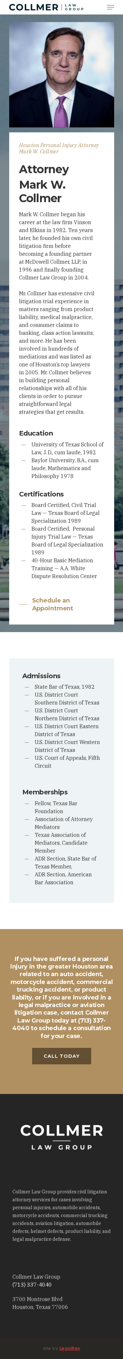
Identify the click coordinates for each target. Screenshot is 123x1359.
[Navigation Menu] (110, 7)
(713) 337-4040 (32, 1284)
